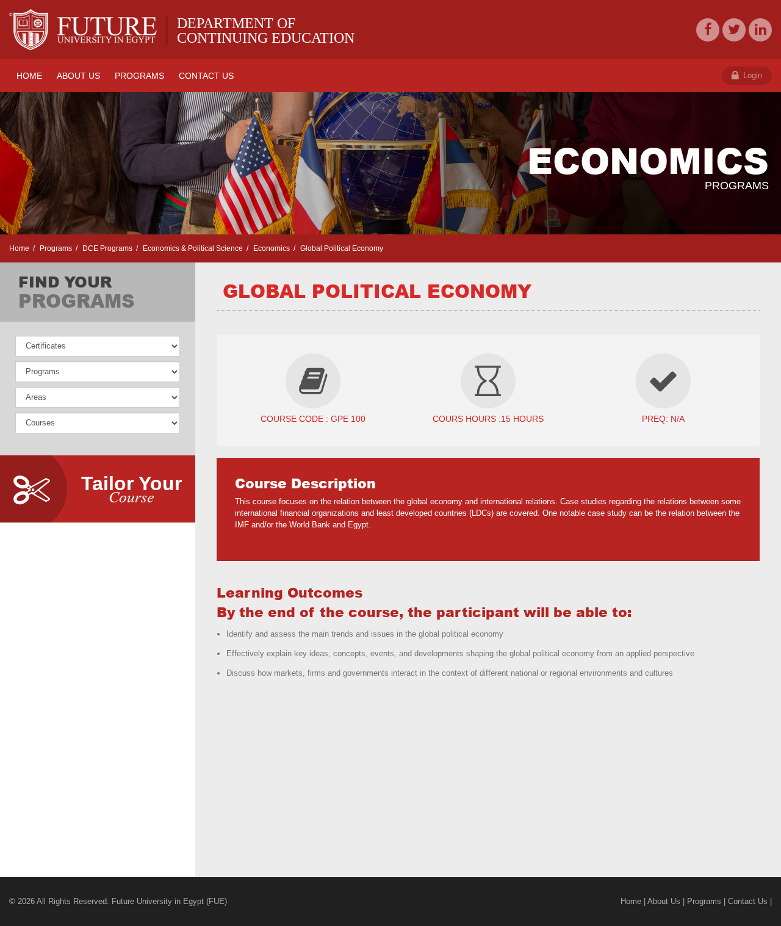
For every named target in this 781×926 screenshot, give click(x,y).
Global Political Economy (340, 248)
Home (19, 248)
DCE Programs (106, 248)
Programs (55, 248)
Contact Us (748, 901)
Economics (270, 248)
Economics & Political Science (192, 248)
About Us (663, 901)
